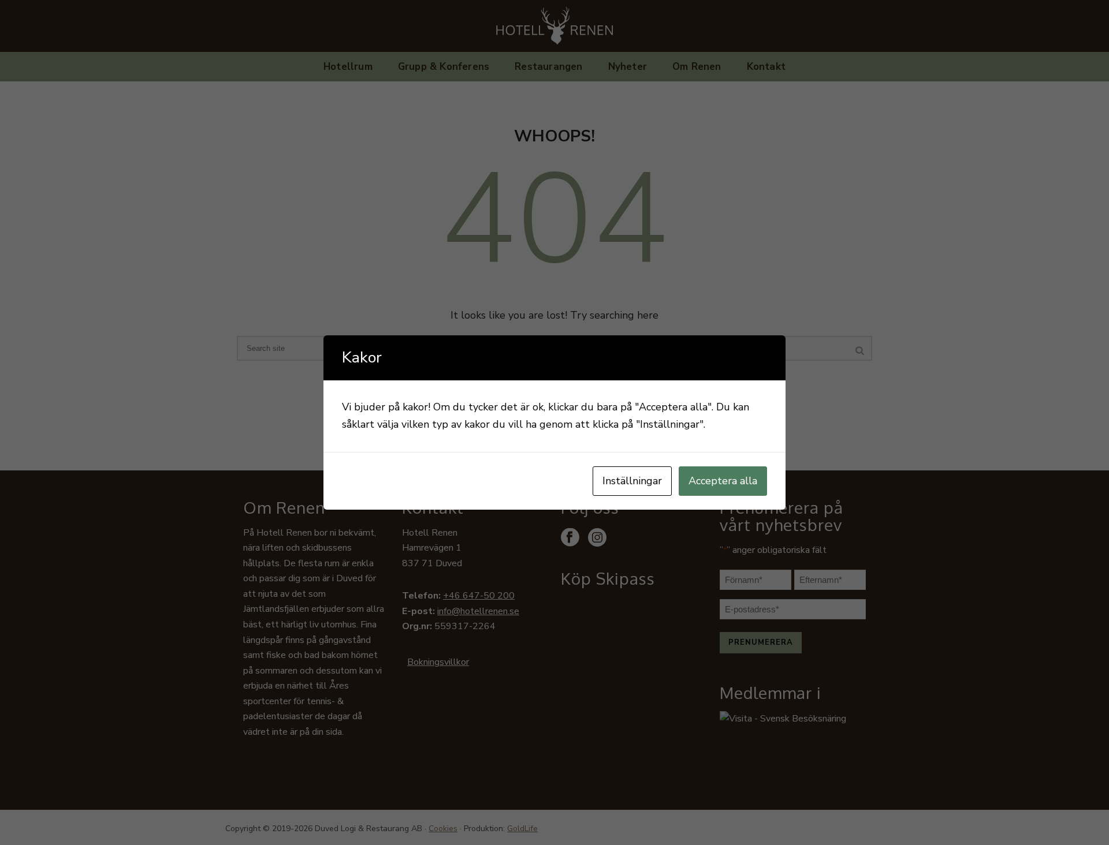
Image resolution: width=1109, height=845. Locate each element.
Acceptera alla (723, 481)
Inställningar (632, 481)
